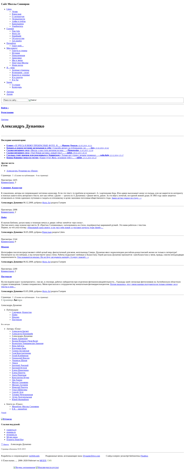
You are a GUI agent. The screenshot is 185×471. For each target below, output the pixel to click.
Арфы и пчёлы (19, 21)
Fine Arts (16, 31)
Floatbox (144, 456)
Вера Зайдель (18, 346)
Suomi (9, 82)
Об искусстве (18, 38)
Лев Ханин (17, 380)
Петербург (11, 43)
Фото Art (16, 33)
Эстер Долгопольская (22, 397)
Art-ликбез (17, 41)
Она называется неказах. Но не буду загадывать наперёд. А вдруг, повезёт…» (53, 257)
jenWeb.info (34, 456)
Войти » (5, 108)
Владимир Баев (19, 348)
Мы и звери (17, 60)
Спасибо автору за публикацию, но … (58, 148)
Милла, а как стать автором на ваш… (50, 150)
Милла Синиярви (20, 382)
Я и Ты (15, 80)
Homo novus (17, 65)
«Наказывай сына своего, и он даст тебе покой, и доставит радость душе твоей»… (65, 227)
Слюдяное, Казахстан (11, 188)
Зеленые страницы (20, 70)
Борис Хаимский (20, 338)
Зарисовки (17, 58)
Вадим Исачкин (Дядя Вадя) (25, 341)
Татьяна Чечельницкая (22, 394)
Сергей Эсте (17, 392)
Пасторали (6, 276)
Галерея (10, 28)
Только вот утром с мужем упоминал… (65, 155)
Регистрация (7, 112)
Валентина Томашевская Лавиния (27, 343)
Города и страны (19, 50)
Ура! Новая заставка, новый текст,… (47, 153)
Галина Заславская (20, 351)
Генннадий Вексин (21, 358)
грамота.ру (12, 430)
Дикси (15, 363)
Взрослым (16, 14)
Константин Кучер (20, 377)
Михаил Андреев (20, 385)
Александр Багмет (20, 331)
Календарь (17, 87)
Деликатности (18, 19)
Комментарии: (7, 182)
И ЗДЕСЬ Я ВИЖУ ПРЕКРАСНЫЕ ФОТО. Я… (49, 145)
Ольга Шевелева (19, 390)
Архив (10, 94)
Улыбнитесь (17, 26)
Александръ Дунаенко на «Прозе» (22, 171)
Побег (4, 217)
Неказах (5, 247)
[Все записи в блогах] (6, 419)
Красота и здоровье (21, 75)
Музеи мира (12, 437)
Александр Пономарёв (22, 334)
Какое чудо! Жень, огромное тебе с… (51, 158)
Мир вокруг (12, 48)
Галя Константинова (21, 353)
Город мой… (18, 46)
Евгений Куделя (19, 368)
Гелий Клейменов (20, 355)
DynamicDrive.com (91, 456)
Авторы (10, 92)
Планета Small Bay (15, 439)
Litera (9, 9)
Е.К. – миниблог (19, 409)
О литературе (18, 16)
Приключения (18, 55)
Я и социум (17, 77)
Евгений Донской (20, 365)
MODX (43, 460)
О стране (16, 85)
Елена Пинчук (18, 372)
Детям (15, 11)
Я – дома (11, 67)
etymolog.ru (12, 434)
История (16, 53)
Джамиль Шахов (19, 360)
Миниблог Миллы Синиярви (25, 406)
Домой (3, 413)
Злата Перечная (19, 375)
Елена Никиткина (20, 370)
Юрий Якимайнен (20, 399)
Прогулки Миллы (20, 63)
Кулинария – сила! (20, 72)
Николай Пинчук (20, 387)
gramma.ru (11, 432)
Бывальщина (18, 24)
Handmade (16, 36)
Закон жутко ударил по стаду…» (127, 198)
